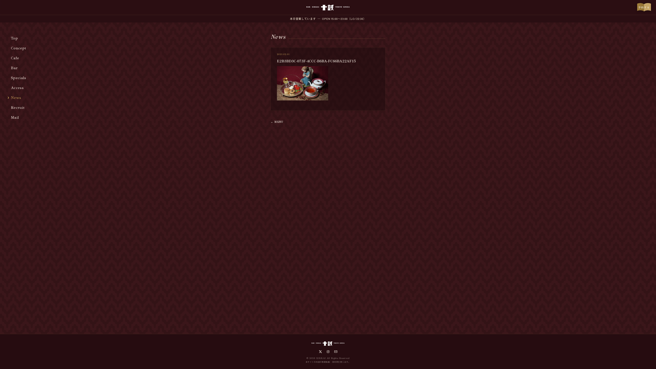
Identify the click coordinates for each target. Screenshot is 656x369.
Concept (18, 48)
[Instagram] (328, 351)
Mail (15, 117)
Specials (18, 78)
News (16, 97)
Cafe (15, 58)
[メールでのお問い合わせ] (335, 351)
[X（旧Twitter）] (320, 351)
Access (17, 87)
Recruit (18, 107)
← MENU (277, 122)
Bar (14, 68)
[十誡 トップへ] (328, 7)
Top (14, 38)
